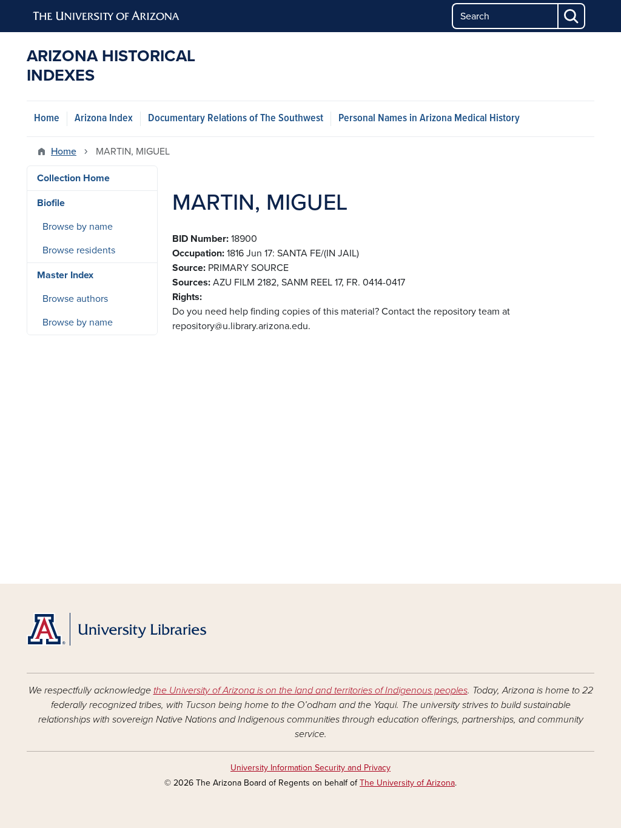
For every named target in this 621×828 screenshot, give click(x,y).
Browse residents (78, 250)
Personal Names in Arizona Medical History (429, 118)
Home (46, 118)
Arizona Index (104, 118)
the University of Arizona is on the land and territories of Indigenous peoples (310, 690)
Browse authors (75, 299)
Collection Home (73, 178)
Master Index (65, 275)
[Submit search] (572, 16)
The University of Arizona (407, 783)
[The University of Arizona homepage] (106, 16)
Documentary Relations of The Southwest (235, 118)
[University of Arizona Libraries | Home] (116, 629)
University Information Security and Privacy (310, 768)
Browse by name (77, 227)
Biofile (51, 203)
